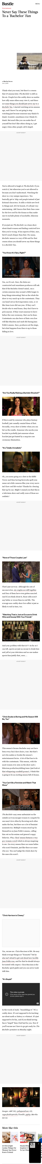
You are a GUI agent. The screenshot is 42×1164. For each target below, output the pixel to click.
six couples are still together (25, 590)
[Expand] (31, 1144)
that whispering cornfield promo (15, 771)
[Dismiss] (38, 1144)
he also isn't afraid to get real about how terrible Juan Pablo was (20, 957)
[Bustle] (7, 4)
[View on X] (21, 933)
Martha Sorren (8, 81)
